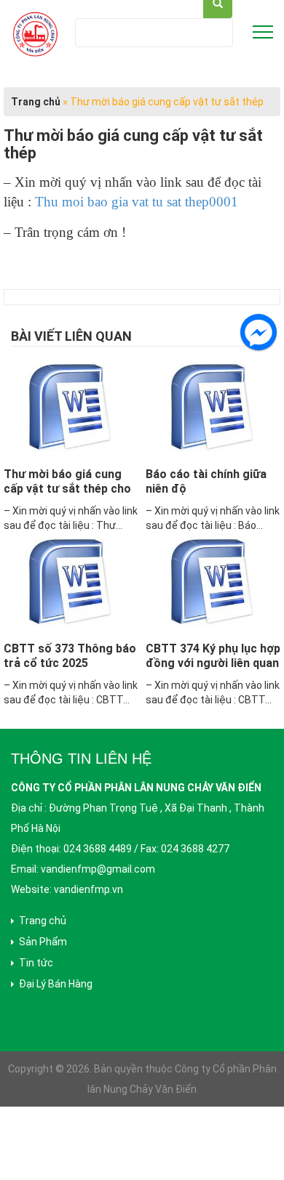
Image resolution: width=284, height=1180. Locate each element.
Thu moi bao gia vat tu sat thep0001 (136, 201)
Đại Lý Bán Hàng (55, 984)
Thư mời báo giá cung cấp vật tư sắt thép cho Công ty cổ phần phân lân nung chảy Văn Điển (67, 496)
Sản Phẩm (43, 941)
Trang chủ (35, 102)
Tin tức (36, 963)
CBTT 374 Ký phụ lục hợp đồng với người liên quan (213, 656)
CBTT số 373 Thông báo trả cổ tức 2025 (70, 656)
